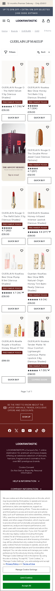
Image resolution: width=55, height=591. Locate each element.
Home (4, 31)
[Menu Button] (3, 21)
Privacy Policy (12, 564)
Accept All (26, 586)
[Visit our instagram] (23, 430)
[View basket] (48, 21)
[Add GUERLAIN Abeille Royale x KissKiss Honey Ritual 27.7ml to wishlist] (21, 318)
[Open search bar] (8, 21)
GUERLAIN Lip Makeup (26, 41)
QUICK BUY (13, 118)
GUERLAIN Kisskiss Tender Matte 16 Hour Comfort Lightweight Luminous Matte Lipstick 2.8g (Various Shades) (38, 351)
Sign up (26, 417)
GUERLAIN (26, 31)
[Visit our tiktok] (36, 430)
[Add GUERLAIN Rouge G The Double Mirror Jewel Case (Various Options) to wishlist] (47, 127)
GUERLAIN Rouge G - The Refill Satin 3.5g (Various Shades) (13, 216)
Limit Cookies (26, 578)
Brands (14, 31)
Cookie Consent (26, 467)
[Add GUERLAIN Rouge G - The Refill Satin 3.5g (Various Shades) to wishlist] (21, 189)
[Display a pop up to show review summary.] (23, 106)
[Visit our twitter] (16, 430)
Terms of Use (29, 564)
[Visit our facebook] (9, 430)
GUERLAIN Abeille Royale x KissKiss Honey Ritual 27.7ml (13, 344)
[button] (13, 152)
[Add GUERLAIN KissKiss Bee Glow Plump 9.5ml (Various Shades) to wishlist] (21, 250)
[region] (26, 540)
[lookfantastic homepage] (26, 21)
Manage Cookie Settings (26, 570)
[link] (43, 21)
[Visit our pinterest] (43, 430)
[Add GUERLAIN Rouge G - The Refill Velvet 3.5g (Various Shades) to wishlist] (21, 64)
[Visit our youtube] (30, 430)
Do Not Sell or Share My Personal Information (26, 472)
